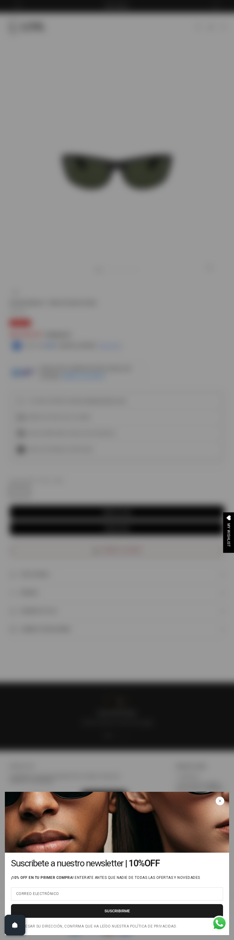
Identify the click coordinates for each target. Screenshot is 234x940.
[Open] (15, 925)
